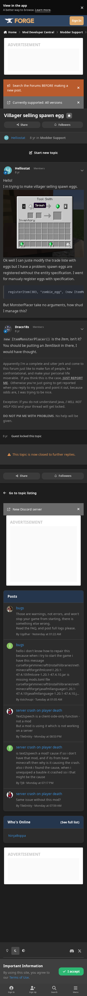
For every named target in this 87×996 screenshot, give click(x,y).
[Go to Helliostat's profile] (6, 137)
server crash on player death (39, 710)
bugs (20, 608)
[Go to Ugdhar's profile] (10, 609)
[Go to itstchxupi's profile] (10, 646)
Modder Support (53, 138)
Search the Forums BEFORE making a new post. (37, 87)
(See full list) (69, 822)
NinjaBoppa (17, 835)
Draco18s (22, 327)
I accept (74, 971)
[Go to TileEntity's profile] (10, 711)
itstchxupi (26, 699)
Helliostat (18, 138)
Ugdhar (25, 634)
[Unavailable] (43, 192)
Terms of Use (19, 977)
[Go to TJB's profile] (10, 748)
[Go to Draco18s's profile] (8, 329)
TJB (22, 783)
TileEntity (26, 736)
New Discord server (27, 509)
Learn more (8, 8)
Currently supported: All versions (37, 102)
